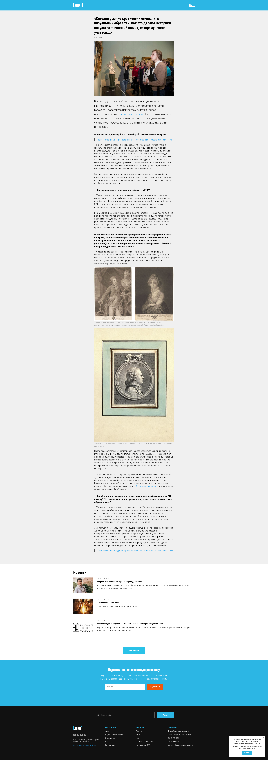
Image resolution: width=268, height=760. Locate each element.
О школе (107, 731)
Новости (139, 738)
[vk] (74, 735)
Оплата (107, 742)
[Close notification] (263, 738)
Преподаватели (110, 738)
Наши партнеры (110, 745)
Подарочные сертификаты (144, 742)
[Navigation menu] (192, 5)
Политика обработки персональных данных (84, 745)
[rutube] (85, 735)
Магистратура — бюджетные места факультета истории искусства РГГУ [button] (130, 623)
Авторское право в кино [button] (108, 602)
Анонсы (138, 735)
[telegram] (78, 735)
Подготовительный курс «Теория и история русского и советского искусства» (135, 140)
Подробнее (251, 748)
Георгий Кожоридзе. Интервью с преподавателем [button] (119, 581)
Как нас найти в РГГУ (143, 745)
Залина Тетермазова (131, 114)
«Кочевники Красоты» (145, 486)
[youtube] (81, 735)
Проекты (139, 731)
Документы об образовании (114, 735)
